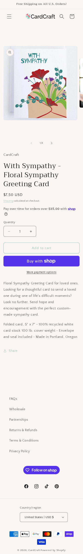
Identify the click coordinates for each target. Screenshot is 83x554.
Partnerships (18, 420)
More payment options (41, 272)
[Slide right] (52, 143)
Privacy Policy (19, 451)
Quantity (9, 222)
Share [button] (13, 351)
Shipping (8, 201)
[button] (9, 16)
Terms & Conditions (24, 440)
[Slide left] (31, 143)
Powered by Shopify (53, 550)
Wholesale (17, 409)
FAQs (13, 399)
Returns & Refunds (23, 430)
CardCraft (34, 550)
